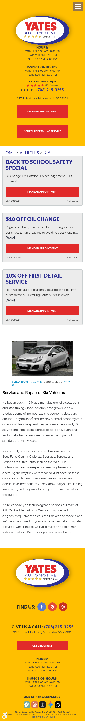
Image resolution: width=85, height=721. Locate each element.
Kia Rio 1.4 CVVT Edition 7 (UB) (27, 382)
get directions (42, 645)
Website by (42, 717)
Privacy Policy (53, 715)
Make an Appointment (42, 191)
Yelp (63, 606)
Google (52, 606)
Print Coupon (73, 201)
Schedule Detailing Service (42, 131)
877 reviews (51, 85)
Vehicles (29, 153)
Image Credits (71, 715)
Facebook (41, 606)
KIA (47, 153)
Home (8, 153)
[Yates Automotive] (43, 30)
